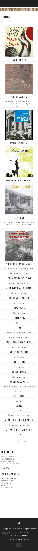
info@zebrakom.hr (12, 464)
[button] (2, 3)
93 (25, 441)
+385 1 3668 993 (9, 457)
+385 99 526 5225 (11, 461)
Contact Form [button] (6, 468)
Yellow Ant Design (24, 539)
